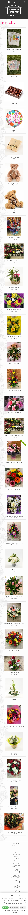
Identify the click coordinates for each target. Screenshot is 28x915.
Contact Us (16, 858)
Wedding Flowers (16, 845)
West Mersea (16, 875)
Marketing (14, 912)
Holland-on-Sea (16, 865)
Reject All (22, 907)
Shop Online (16, 852)
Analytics (14, 910)
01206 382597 (16, 881)
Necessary (7, 910)
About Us (16, 856)
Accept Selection (14, 907)
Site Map (16, 860)
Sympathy (16, 850)
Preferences (22, 910)
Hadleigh (16, 885)
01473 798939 (16, 891)
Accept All (5, 907)
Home (16, 847)
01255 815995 (16, 872)
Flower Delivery (16, 854)
